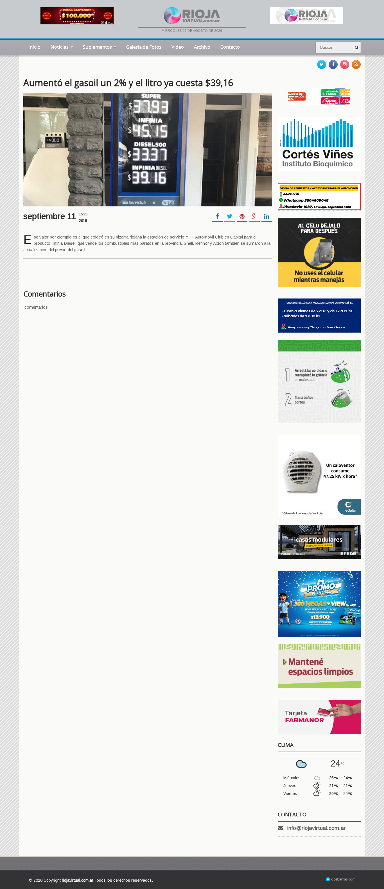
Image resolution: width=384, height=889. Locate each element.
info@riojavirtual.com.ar (316, 828)
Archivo (202, 47)
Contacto (230, 47)
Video (177, 47)
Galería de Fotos (143, 47)
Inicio (34, 47)
